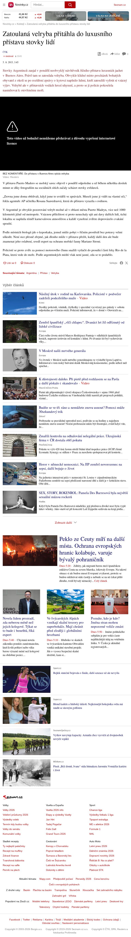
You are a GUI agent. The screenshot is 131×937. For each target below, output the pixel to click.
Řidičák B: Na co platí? (101, 860)
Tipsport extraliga (98, 819)
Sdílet (117, 53)
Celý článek (100, 580)
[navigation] (4, 5)
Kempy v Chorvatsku (57, 846)
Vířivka (72, 895)
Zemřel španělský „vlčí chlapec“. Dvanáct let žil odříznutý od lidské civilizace (81, 324)
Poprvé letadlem (55, 851)
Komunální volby (12, 833)
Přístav (44, 273)
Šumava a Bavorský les (58, 855)
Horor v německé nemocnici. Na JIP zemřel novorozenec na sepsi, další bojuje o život (80, 466)
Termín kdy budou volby (15, 824)
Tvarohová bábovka (13, 860)
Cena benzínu (101, 878)
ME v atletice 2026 (99, 824)
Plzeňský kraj (45, 445)
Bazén (26, 890)
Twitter (26, 919)
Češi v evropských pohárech (64, 884)
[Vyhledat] (70, 4)
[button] (20, 303)
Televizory (44, 907)
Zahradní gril (59, 895)
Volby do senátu (11, 829)
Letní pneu (101, 901)
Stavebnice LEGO (61, 901)
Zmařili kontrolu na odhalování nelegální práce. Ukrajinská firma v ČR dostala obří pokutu (80, 438)
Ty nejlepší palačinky (14, 846)
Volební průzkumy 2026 (15, 814)
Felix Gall (51, 829)
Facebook (14, 919)
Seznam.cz (120, 4)
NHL (91, 833)
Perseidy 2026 (83, 878)
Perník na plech (11, 870)
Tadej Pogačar (54, 824)
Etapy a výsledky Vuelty (58, 814)
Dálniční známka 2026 (101, 851)
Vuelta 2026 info (54, 810)
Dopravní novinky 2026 (101, 855)
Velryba (55, 273)
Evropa (42, 331)
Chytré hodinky (61, 907)
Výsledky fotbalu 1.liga (101, 814)
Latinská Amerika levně (58, 865)
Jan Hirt (50, 819)
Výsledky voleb (11, 819)
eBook (105, 53)
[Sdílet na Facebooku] (121, 263)
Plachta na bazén (42, 890)
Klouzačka (88, 890)
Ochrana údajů (111, 919)
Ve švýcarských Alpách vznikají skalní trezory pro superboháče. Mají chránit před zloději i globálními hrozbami (65, 626)
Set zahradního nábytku (109, 890)
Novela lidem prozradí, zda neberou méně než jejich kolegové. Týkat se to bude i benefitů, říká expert (20, 626)
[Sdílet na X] (126, 263)
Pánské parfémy (80, 907)
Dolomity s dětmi (55, 870)
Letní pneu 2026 (98, 846)
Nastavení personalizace (75, 923)
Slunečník (74, 890)
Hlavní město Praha (48, 388)
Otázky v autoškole (99, 865)
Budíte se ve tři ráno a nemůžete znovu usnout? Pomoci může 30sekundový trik (82, 409)
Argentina (31, 273)
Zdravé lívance (11, 855)
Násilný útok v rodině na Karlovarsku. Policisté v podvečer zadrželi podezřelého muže (80, 296)
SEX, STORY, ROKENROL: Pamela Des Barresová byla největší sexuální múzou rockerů (83, 494)
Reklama (37, 919)
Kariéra (49, 919)
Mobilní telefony (40, 901)
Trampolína (60, 890)
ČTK (5, 52)
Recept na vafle (11, 865)
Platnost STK (96, 870)
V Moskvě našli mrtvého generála (62, 350)
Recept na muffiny (12, 851)
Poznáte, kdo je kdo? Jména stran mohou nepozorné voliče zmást (107, 622)
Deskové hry (116, 901)
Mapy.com (44, 878)
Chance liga (95, 810)
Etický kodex (93, 919)
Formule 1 (94, 829)
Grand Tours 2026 (56, 833)
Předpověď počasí (63, 878)
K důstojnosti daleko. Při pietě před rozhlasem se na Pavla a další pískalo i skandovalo (79, 381)
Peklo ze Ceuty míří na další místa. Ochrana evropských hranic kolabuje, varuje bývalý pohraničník (92, 549)
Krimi (41, 303)
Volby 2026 (9, 810)
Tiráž (58, 919)
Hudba (42, 501)
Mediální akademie (74, 919)
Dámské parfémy (83, 901)
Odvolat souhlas (51, 923)
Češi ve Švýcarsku (56, 860)
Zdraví (42, 416)
